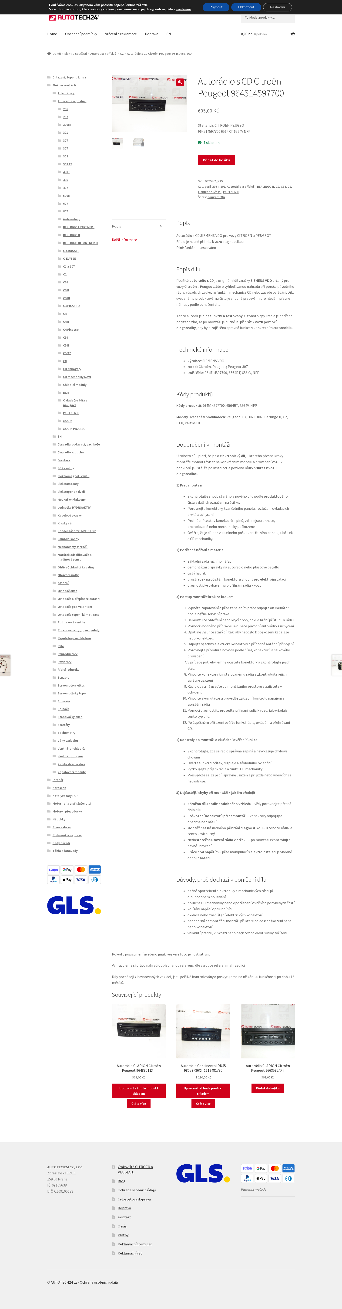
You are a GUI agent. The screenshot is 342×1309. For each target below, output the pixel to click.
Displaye (64, 460)
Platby (123, 1235)
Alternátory (66, 93)
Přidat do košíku (216, 160)
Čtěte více (138, 1104)
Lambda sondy (68, 539)
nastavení (183, 9)
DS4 (66, 393)
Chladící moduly (75, 385)
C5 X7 (67, 353)
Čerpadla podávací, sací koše (79, 444)
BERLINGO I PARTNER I (78, 227)
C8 (289, 186)
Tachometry (66, 733)
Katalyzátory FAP (65, 796)
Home (52, 33)
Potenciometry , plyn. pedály (78, 630)
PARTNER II (231, 192)
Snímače (64, 701)
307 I (215, 186)
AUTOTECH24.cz (64, 1282)
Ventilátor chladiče (71, 748)
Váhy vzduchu (68, 740)
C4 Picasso (71, 329)
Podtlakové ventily (71, 622)
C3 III (66, 298)
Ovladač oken (67, 591)
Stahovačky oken (70, 717)
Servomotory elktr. (71, 685)
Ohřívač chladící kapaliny (76, 567)
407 (65, 188)
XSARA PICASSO (74, 429)
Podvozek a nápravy (67, 835)
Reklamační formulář (135, 1244)
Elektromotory (68, 484)
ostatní (63, 583)
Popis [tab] (116, 226)
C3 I (283, 186)
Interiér (58, 780)
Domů (57, 53)
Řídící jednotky (68, 669)
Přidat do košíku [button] (268, 1088)
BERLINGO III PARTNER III (80, 243)
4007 (66, 172)
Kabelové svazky (70, 515)
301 (65, 132)
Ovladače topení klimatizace (78, 614)
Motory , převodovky (67, 811)
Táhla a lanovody (65, 851)
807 (222, 186)
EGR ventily (66, 468)
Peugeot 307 (216, 197)
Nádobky (59, 819)
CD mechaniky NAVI (77, 377)
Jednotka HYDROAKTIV (74, 507)
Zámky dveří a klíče (71, 764)
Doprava (151, 33)
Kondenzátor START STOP (77, 531)
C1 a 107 (69, 266)
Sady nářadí (61, 843)
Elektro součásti (75, 53)
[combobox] (268, 17)
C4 (65, 314)
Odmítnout (246, 7)
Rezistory (64, 662)
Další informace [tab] (124, 239)
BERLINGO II (265, 186)
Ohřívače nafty (68, 575)
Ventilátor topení (70, 756)
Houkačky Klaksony (72, 499)
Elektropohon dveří (71, 492)
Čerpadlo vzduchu (71, 452)
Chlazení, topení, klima (69, 77)
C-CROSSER (71, 251)
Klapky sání (66, 523)
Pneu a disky (62, 827)
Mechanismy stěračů (72, 547)
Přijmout (216, 7)
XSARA (67, 421)
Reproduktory (67, 654)
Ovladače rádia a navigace (75, 402)
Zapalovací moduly (72, 772)
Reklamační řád (130, 1253)
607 (65, 203)
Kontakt (124, 1217)
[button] (180, 82)
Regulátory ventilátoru (74, 638)
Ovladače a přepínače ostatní (79, 599)
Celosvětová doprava (134, 1199)
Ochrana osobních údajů (137, 1190)
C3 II (66, 290)
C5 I (65, 337)
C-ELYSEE (69, 258)
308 (65, 156)
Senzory (63, 677)
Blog (121, 1181)
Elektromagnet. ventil (73, 476)
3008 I (67, 124)
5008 (66, 196)
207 (65, 117)
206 (65, 109)
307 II (66, 148)
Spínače (63, 709)
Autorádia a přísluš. (103, 53)
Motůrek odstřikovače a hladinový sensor (75, 557)
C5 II (66, 345)
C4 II (66, 322)
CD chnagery (72, 369)
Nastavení (277, 7)
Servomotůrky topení (73, 693)
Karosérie (59, 788)
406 (65, 180)
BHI (60, 436)
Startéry (64, 725)
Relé (61, 646)
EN (168, 33)
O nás (122, 1226)
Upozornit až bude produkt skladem (138, 1091)
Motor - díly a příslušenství (72, 803)
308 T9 (67, 164)
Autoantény (71, 219)
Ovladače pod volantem (75, 607)
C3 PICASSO (71, 306)
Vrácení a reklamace (121, 33)
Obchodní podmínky (81, 33)
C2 (122, 53)
